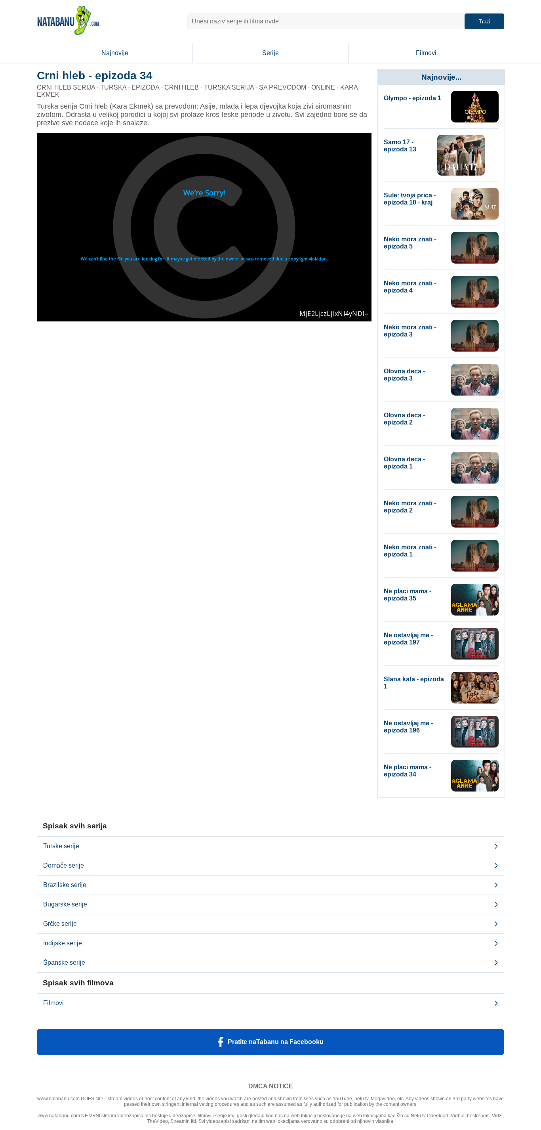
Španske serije (64, 962)
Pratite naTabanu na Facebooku (276, 1041)
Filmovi (426, 53)
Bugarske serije (65, 904)
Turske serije (61, 846)
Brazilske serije (64, 884)
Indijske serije (62, 943)
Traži (484, 22)
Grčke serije (60, 923)
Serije (270, 53)
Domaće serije (63, 865)
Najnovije (114, 53)
